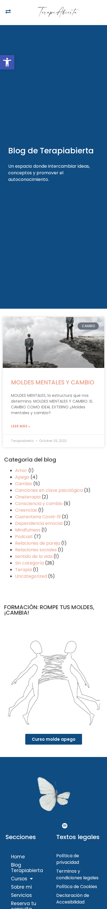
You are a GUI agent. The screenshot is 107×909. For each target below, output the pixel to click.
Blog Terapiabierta (27, 868)
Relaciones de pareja (37, 543)
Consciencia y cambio (39, 503)
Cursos (19, 878)
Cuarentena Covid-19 (38, 517)
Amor (21, 470)
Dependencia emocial (39, 523)
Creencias (26, 510)
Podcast (24, 536)
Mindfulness (27, 530)
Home (18, 856)
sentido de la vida (33, 556)
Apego (22, 477)
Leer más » (20, 426)
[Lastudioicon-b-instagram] (53, 826)
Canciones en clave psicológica (49, 490)
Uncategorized (31, 576)
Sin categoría (29, 563)
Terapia (23, 569)
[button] (7, 62)
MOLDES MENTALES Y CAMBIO (52, 382)
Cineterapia (28, 497)
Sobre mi (21, 887)
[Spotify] (64, 826)
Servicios (21, 895)
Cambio (23, 484)
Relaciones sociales (36, 550)
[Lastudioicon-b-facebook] (42, 826)
